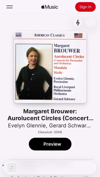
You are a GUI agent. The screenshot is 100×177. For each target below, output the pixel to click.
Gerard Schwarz (69, 125)
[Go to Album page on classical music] (78, 22)
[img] (49, 7)
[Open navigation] (9, 7)
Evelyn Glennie (27, 125)
